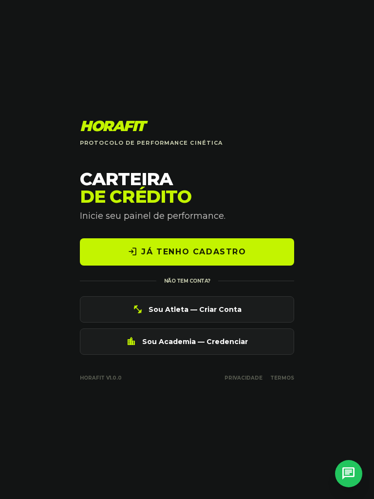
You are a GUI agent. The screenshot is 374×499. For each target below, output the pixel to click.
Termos (282, 378)
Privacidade (243, 378)
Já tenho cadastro (187, 252)
